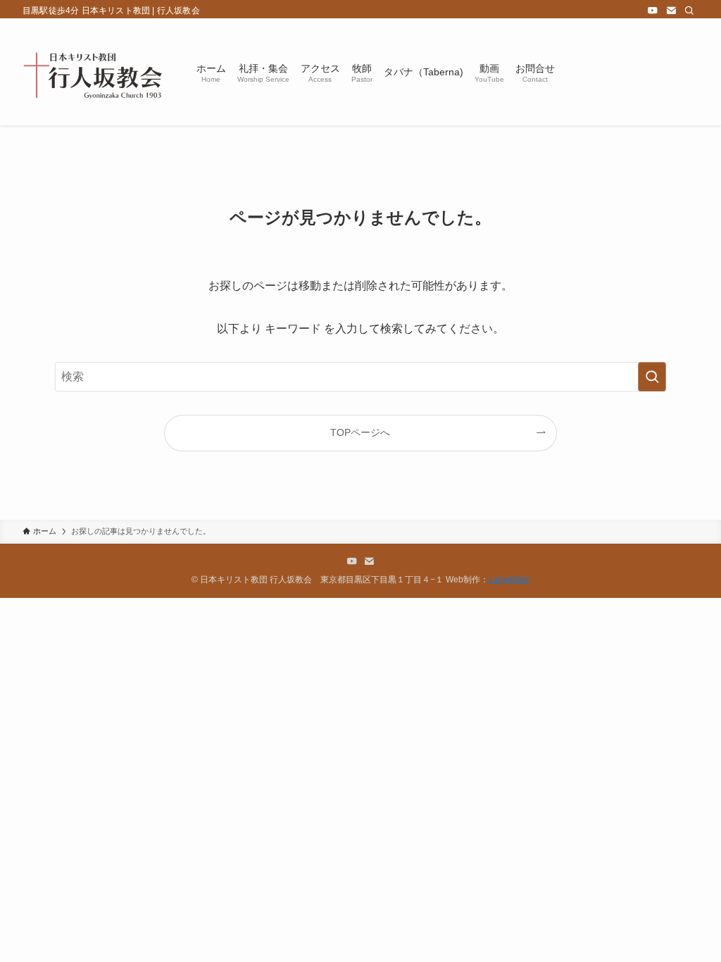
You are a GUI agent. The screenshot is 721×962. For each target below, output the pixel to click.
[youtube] (653, 10)
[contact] (671, 10)
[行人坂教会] (93, 72)
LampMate (509, 580)
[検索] (689, 10)
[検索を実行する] (652, 377)
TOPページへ (360, 432)
